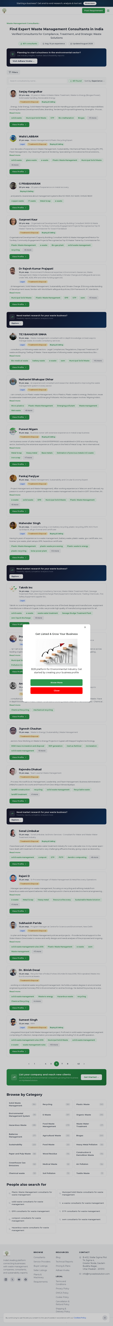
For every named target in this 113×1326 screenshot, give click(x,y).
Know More (56, 682)
